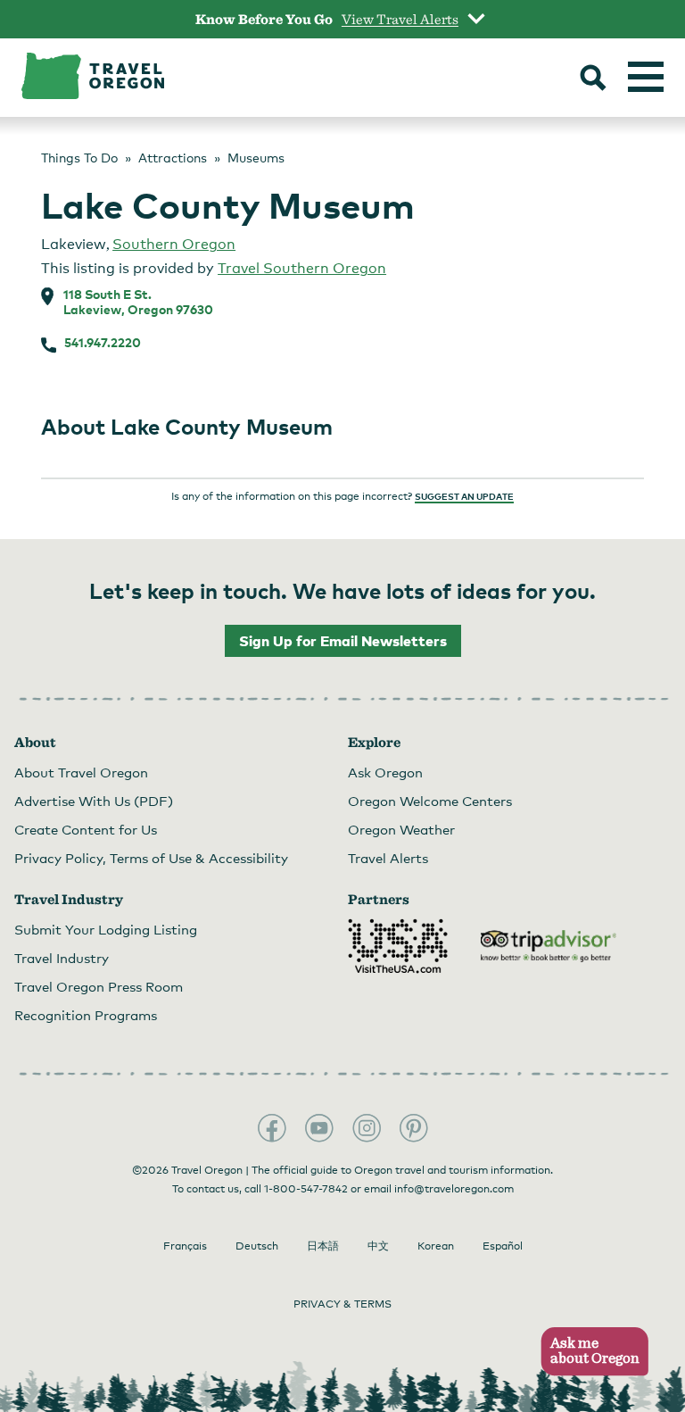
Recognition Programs (85, 1015)
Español (503, 1246)
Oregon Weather (401, 829)
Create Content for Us (85, 829)
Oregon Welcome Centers (430, 801)
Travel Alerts (388, 858)
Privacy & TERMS (342, 1304)
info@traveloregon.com (454, 1189)
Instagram (366, 1128)
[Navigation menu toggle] (646, 77)
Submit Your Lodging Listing (105, 929)
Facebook (272, 1128)
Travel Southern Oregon (302, 268)
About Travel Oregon (81, 772)
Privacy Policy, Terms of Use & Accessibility (151, 858)
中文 (378, 1246)
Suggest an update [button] (464, 496)
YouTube (319, 1128)
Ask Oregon (385, 772)
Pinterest (414, 1128)
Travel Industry (61, 958)
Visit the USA (398, 946)
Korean (435, 1246)
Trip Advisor (548, 946)
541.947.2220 (102, 343)
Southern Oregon (173, 244)
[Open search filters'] (593, 79)
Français (185, 1246)
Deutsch (256, 1246)
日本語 (323, 1246)
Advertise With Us (93, 801)
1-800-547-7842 (306, 1189)
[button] (589, 1351)
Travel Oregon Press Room (98, 986)
